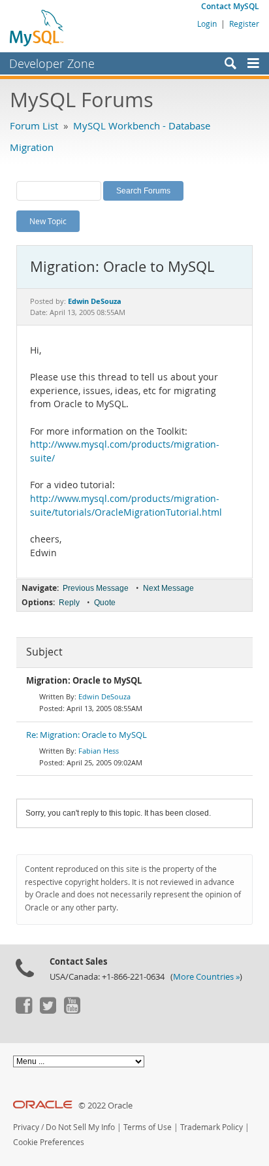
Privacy (26, 1127)
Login (207, 23)
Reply (69, 602)
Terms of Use (147, 1127)
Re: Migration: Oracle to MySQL (86, 735)
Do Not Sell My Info (80, 1127)
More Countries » (206, 976)
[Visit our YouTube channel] (71, 1010)
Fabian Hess (98, 751)
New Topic (48, 221)
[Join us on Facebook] (23, 1010)
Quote (105, 602)
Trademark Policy (211, 1127)
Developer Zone (52, 63)
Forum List (34, 125)
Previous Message (96, 588)
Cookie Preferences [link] (48, 1142)
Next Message (168, 588)
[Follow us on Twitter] (47, 1010)
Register (244, 23)
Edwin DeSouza (104, 696)
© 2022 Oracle (105, 1105)
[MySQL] (37, 27)
